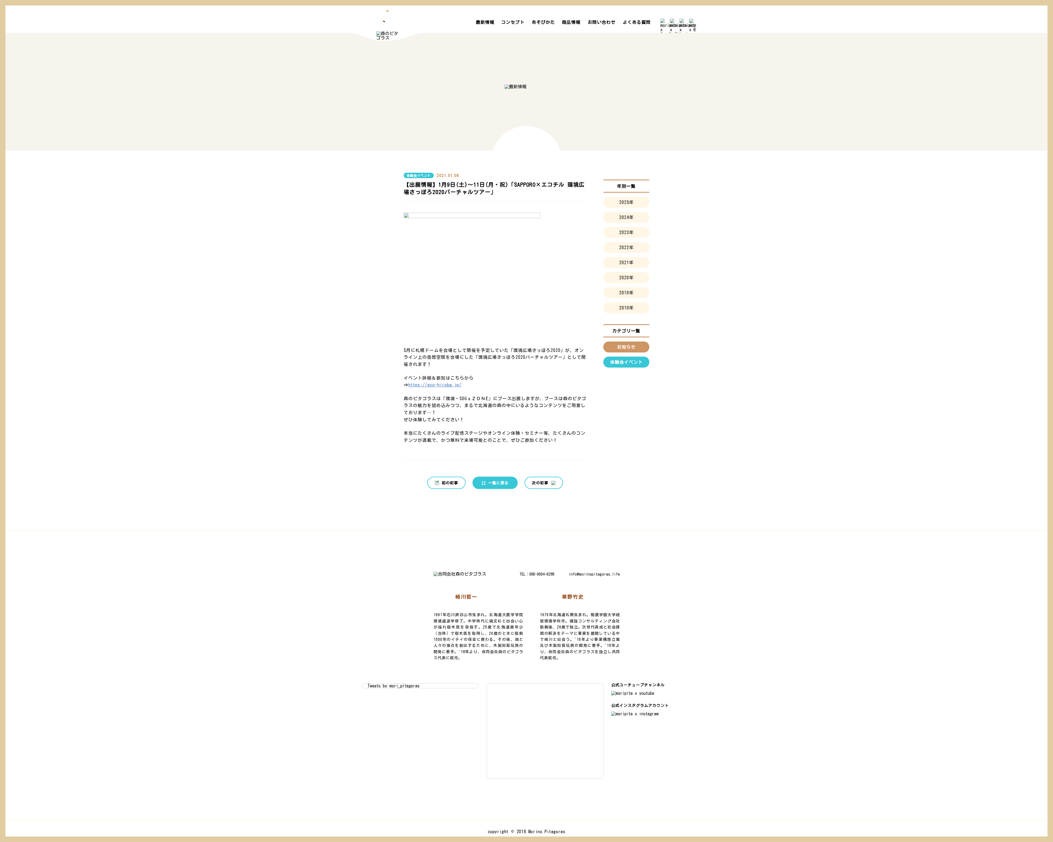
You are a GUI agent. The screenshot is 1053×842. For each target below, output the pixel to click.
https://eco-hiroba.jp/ (435, 385)
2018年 (626, 308)
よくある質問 (637, 22)
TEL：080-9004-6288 (537, 574)
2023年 (626, 232)
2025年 (626, 202)
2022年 (626, 247)
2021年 (626, 262)
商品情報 (571, 22)
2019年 (626, 293)
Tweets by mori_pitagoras (393, 686)
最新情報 (485, 22)
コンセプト (513, 22)
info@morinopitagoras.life (594, 574)
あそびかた (543, 22)
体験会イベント (419, 175)
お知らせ (626, 347)
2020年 (626, 277)
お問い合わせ (602, 22)
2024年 (626, 217)
